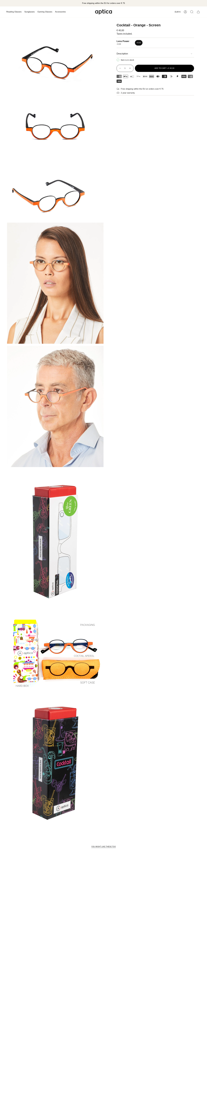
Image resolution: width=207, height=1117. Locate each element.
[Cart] (198, 11)
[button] (14, 12)
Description (122, 53)
